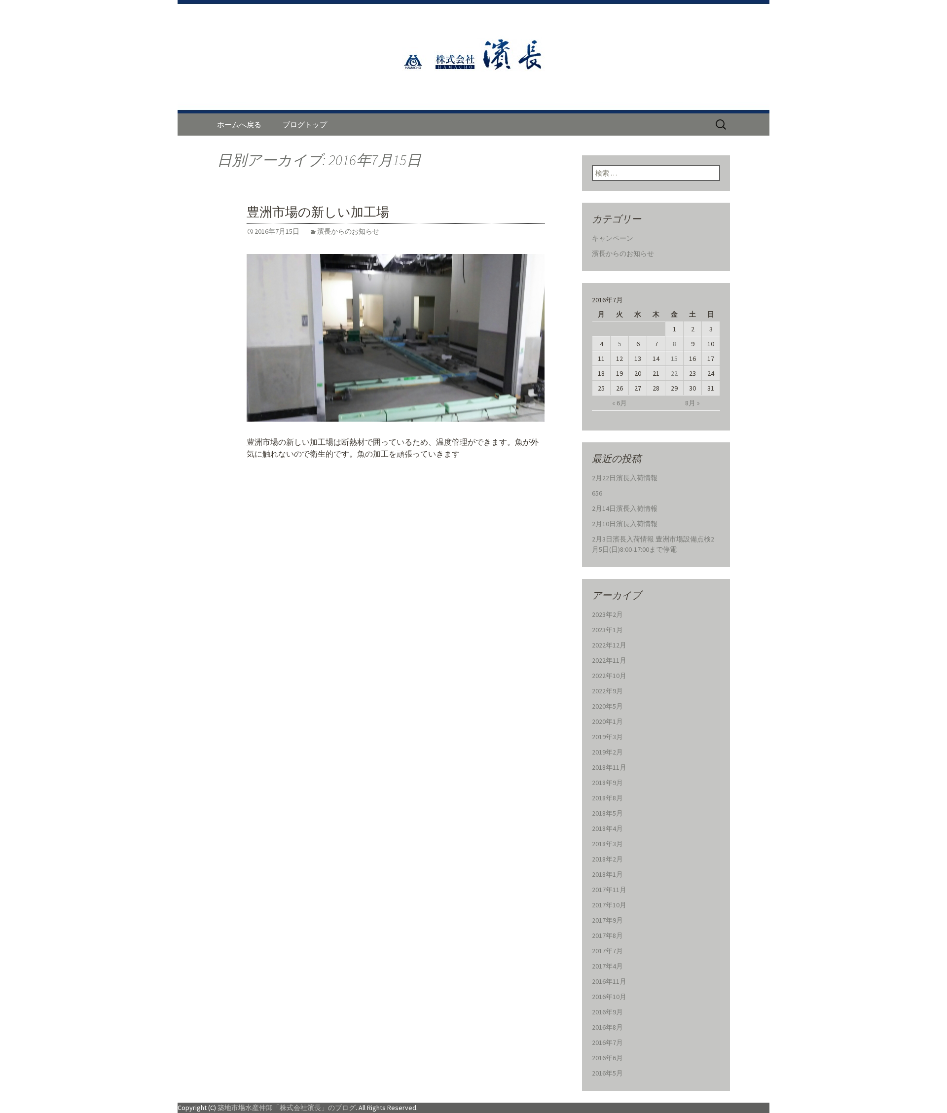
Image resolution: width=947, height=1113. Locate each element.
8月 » (692, 402)
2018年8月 (607, 797)
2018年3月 (607, 843)
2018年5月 (607, 813)
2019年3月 (607, 736)
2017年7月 (607, 950)
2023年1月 (607, 629)
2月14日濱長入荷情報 (624, 508)
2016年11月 (609, 981)
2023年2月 (607, 614)
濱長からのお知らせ (348, 231)
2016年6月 (607, 1057)
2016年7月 (607, 1042)
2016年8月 (607, 1027)
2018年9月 (607, 782)
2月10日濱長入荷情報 (624, 523)
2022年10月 (609, 675)
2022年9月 (607, 690)
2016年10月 (609, 996)
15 (674, 358)
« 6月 (619, 402)
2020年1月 (607, 721)
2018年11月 (609, 767)
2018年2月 (607, 859)
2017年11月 (609, 889)
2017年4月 (607, 966)
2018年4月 (607, 828)
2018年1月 (607, 874)
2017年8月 (607, 935)
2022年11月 (609, 660)
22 (674, 373)
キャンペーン (612, 238)
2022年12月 (609, 645)
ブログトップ (305, 124)
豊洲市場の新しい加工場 (318, 212)
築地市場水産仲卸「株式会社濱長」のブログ (287, 1107)
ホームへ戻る (239, 124)
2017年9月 (607, 920)
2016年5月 (607, 1073)
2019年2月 (607, 752)
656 (597, 493)
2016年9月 (607, 1011)
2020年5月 (607, 706)
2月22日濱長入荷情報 (624, 477)
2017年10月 (609, 904)
